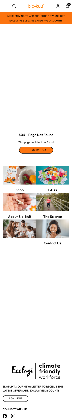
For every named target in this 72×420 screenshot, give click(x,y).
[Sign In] (58, 6)
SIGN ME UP (15, 398)
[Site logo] (36, 6)
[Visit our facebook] (5, 416)
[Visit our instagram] (13, 416)
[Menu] (5, 6)
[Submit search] (14, 6)
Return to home (36, 150)
